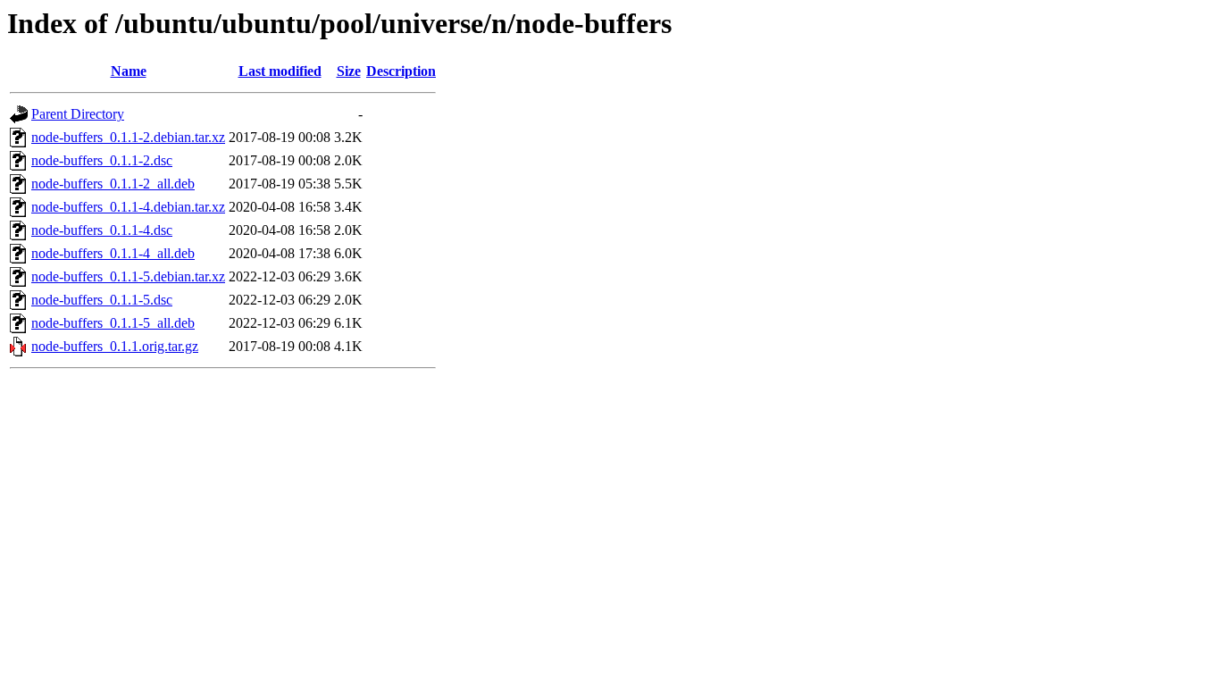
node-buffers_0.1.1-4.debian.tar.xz (128, 206)
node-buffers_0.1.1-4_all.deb (113, 253)
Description (401, 71)
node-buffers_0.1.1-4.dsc (101, 230)
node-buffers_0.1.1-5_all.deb (113, 322)
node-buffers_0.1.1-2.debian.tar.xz (128, 137)
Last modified (280, 71)
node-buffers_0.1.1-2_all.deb (113, 183)
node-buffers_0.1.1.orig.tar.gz (114, 346)
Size (349, 71)
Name (128, 71)
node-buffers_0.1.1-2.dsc (101, 160)
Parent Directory (77, 113)
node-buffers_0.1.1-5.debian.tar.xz (128, 276)
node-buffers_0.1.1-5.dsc (101, 299)
